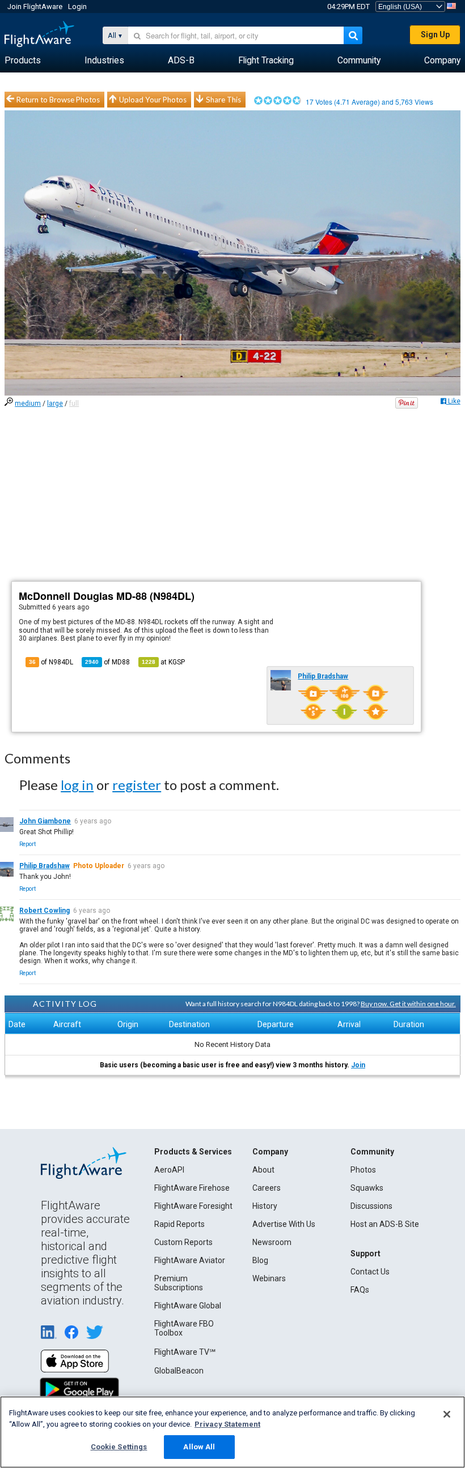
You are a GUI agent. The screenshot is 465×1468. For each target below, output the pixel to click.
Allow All (199, 1447)
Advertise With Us (283, 1224)
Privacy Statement (227, 1424)
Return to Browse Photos (58, 99)
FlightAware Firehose (192, 1187)
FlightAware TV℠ (184, 1352)
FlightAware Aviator (189, 1260)
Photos (363, 1169)
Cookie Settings (119, 1447)
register (136, 784)
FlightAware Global (187, 1305)
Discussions (371, 1206)
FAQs (359, 1289)
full (74, 403)
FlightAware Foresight (193, 1206)
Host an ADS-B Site (384, 1224)
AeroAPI (169, 1169)
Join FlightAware (34, 6)
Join (358, 1065)
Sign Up (435, 34)
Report (27, 844)
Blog (260, 1260)
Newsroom (271, 1242)
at (163, 662)
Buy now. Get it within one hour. (408, 1003)
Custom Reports (183, 1242)
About (263, 1169)
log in (77, 784)
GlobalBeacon (179, 1370)
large (55, 403)
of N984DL (51, 662)
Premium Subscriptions (178, 1283)
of (107, 662)
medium (28, 403)
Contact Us (370, 1271)
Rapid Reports (179, 1224)
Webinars (269, 1278)
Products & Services (193, 1151)
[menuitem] (23, 60)
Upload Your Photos (153, 99)
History (264, 1206)
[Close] (446, 1414)
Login (77, 6)
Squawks (366, 1187)
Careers (266, 1187)
